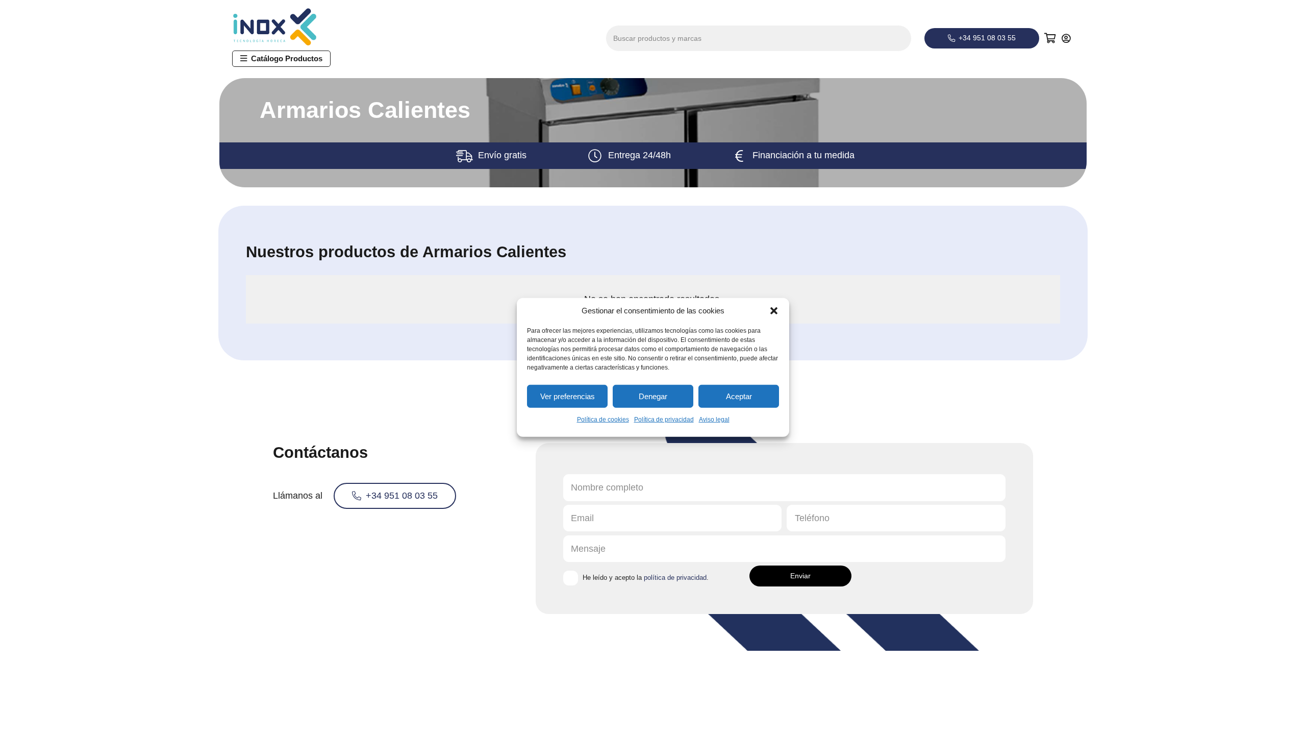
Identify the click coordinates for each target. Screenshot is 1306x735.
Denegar (653, 395)
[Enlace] (1068, 38)
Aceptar (739, 395)
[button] (774, 311)
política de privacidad (675, 577)
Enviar (800, 576)
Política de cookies (603, 419)
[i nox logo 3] (284, 27)
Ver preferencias (567, 395)
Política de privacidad (664, 419)
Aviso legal (714, 419)
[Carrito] (1050, 38)
